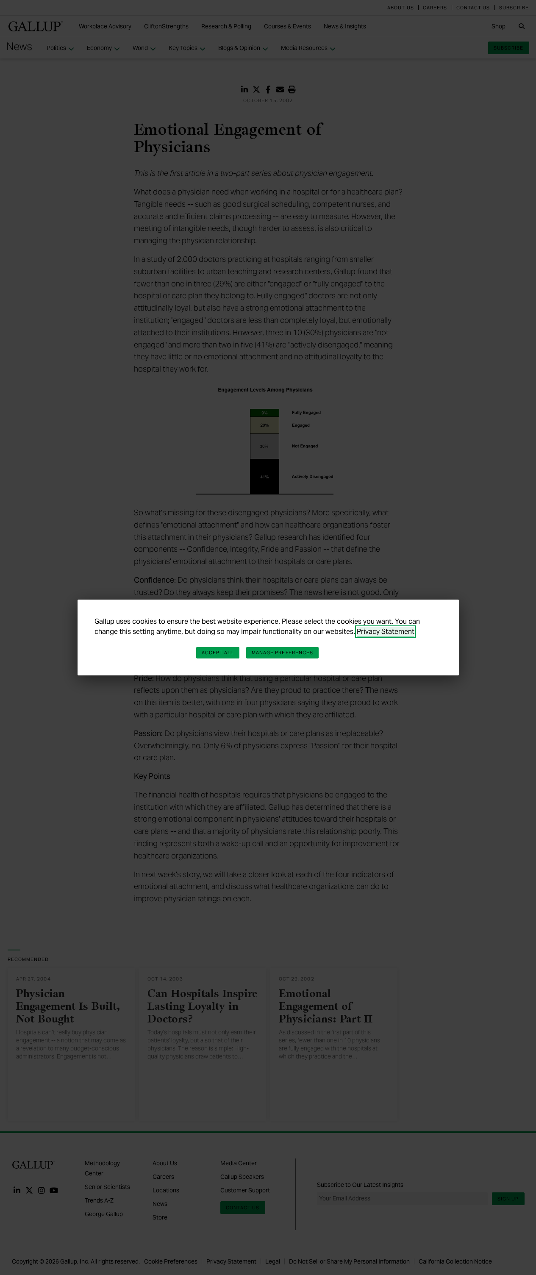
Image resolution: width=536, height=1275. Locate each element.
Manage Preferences (283, 653)
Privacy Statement (385, 631)
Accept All (218, 653)
